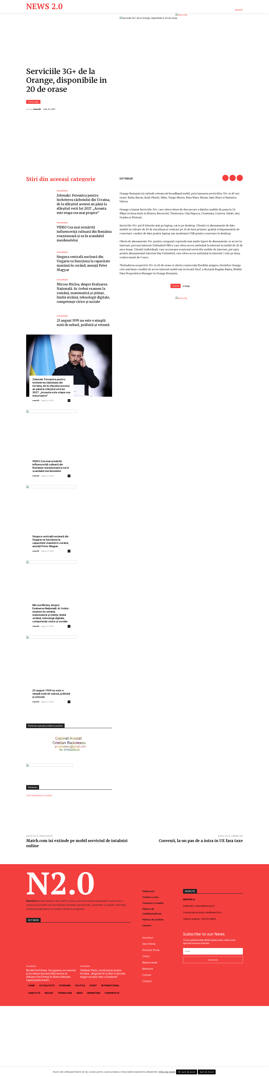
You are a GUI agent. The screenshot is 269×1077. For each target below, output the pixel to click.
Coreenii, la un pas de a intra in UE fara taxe (201, 840)
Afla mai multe (167, 1071)
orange (186, 286)
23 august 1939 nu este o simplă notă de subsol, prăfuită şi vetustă (51, 693)
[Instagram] (192, 973)
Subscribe (213, 960)
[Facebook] (225, 178)
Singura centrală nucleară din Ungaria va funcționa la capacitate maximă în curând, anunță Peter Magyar (50, 541)
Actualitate (62, 191)
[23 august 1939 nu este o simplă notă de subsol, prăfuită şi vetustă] (39, 321)
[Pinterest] (240, 178)
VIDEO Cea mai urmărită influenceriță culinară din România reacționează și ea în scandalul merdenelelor (50, 466)
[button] (239, 10)
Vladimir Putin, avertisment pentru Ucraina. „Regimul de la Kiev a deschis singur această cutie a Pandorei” (102, 973)
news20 (37, 109)
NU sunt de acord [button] (186, 1072)
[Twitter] (232, 178)
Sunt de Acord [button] (207, 1072)
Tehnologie (33, 101)
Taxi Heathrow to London (39, 795)
